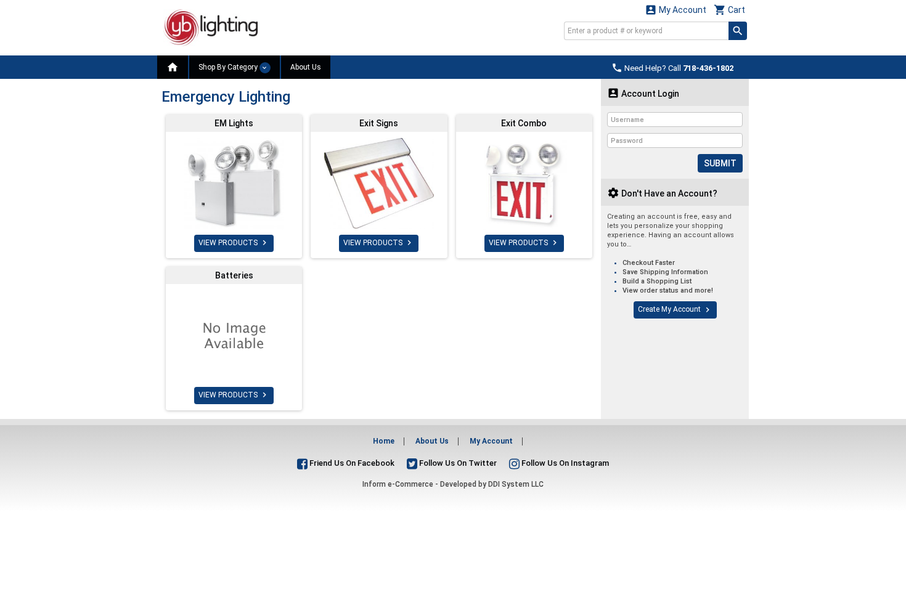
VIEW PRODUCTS (233, 243)
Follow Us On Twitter (457, 463)
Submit (720, 163)
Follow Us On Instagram (564, 463)
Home (383, 441)
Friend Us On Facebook (351, 463)
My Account (675, 9)
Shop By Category (228, 67)
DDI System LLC (516, 484)
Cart (729, 9)
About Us (305, 67)
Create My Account (675, 310)
